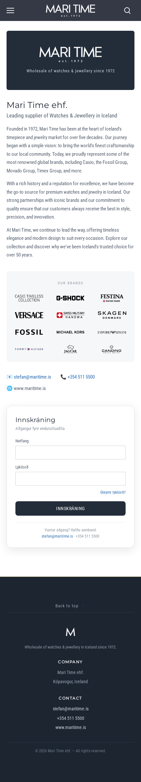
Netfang (22, 440)
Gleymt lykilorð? (113, 492)
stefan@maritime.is (32, 377)
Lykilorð (22, 467)
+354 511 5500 (81, 377)
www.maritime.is (70, 727)
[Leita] (127, 11)
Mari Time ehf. (59, 751)
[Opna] (10, 10)
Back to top (66, 605)
